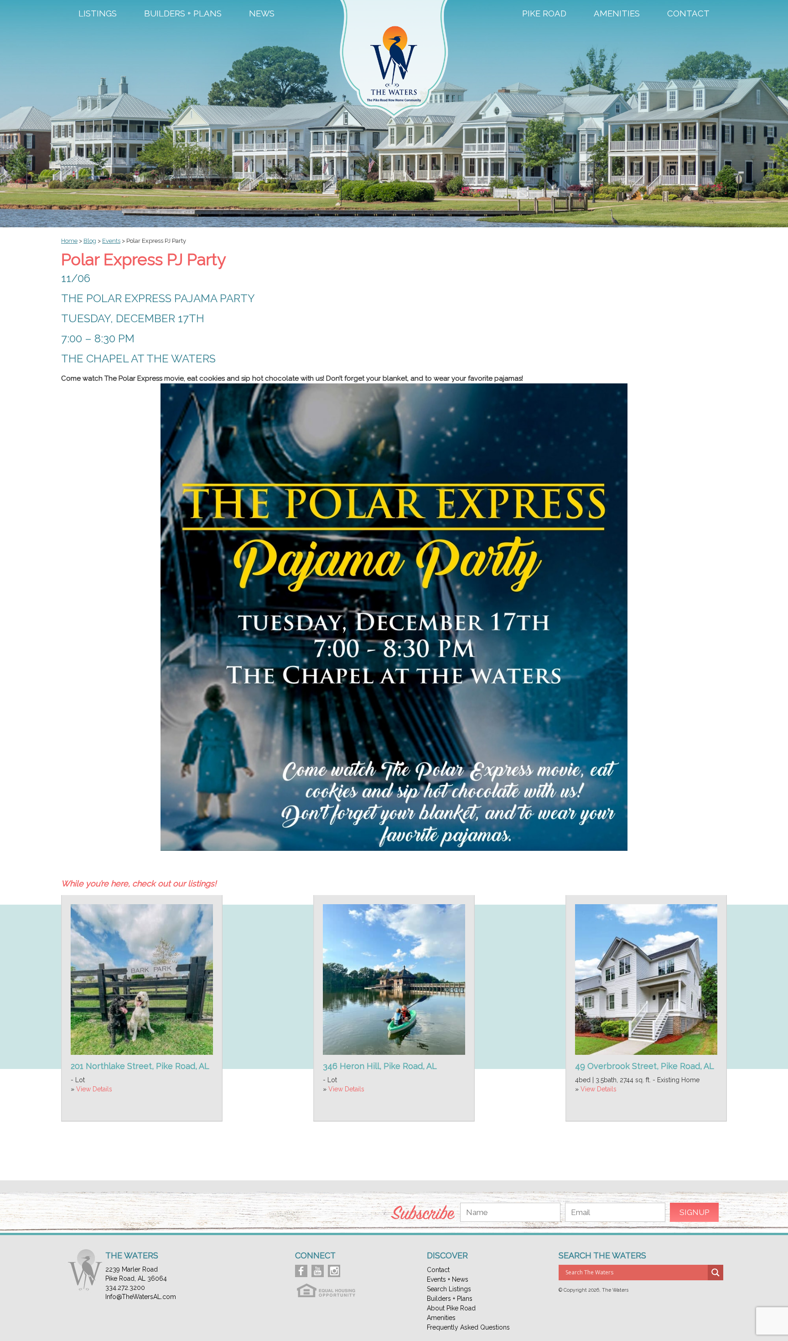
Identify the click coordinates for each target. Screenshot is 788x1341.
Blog (89, 240)
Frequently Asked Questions (468, 1327)
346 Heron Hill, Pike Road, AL (380, 1066)
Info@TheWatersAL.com (140, 1296)
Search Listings (449, 1289)
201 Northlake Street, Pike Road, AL (140, 1066)
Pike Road (544, 13)
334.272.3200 (125, 1287)
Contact (688, 13)
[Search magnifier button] (715, 1272)
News (262, 13)
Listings (97, 13)
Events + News (447, 1279)
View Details (94, 1089)
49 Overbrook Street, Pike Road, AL (644, 1066)
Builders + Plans (183, 13)
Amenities (617, 13)
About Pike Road (451, 1308)
